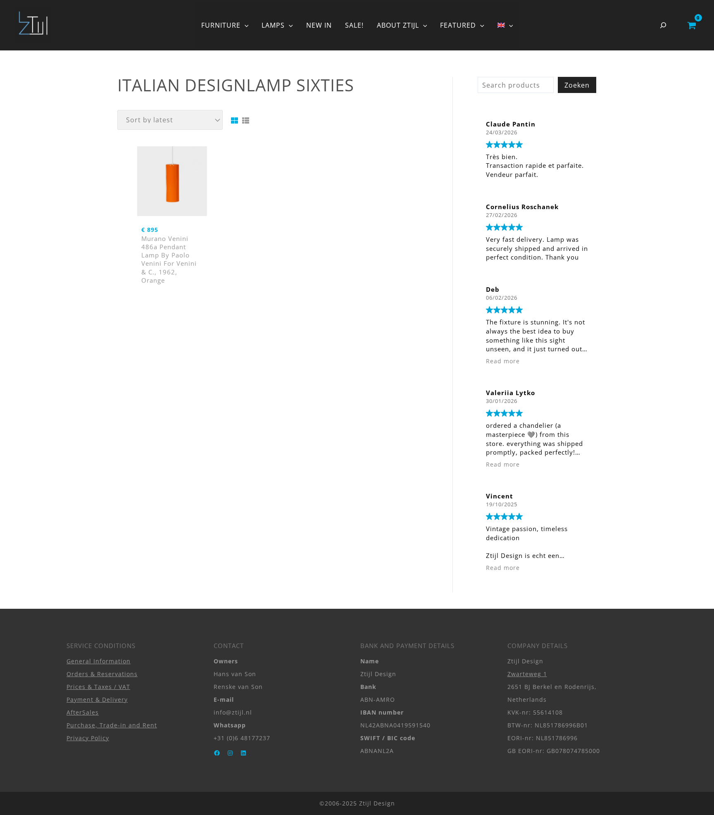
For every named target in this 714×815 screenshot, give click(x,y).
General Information (99, 661)
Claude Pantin (511, 124)
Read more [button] (503, 361)
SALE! (354, 25)
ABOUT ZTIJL (398, 25)
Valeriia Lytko (510, 392)
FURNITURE (220, 25)
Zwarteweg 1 (527, 674)
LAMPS (273, 25)
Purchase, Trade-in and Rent (112, 725)
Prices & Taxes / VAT (98, 687)
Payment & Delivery (97, 699)
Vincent (499, 496)
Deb (493, 289)
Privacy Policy (88, 738)
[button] (244, 25)
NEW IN (319, 25)
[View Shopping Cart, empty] (691, 25)
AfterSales (83, 712)
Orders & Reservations (102, 674)
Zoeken (577, 85)
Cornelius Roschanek (522, 207)
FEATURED (458, 25)
